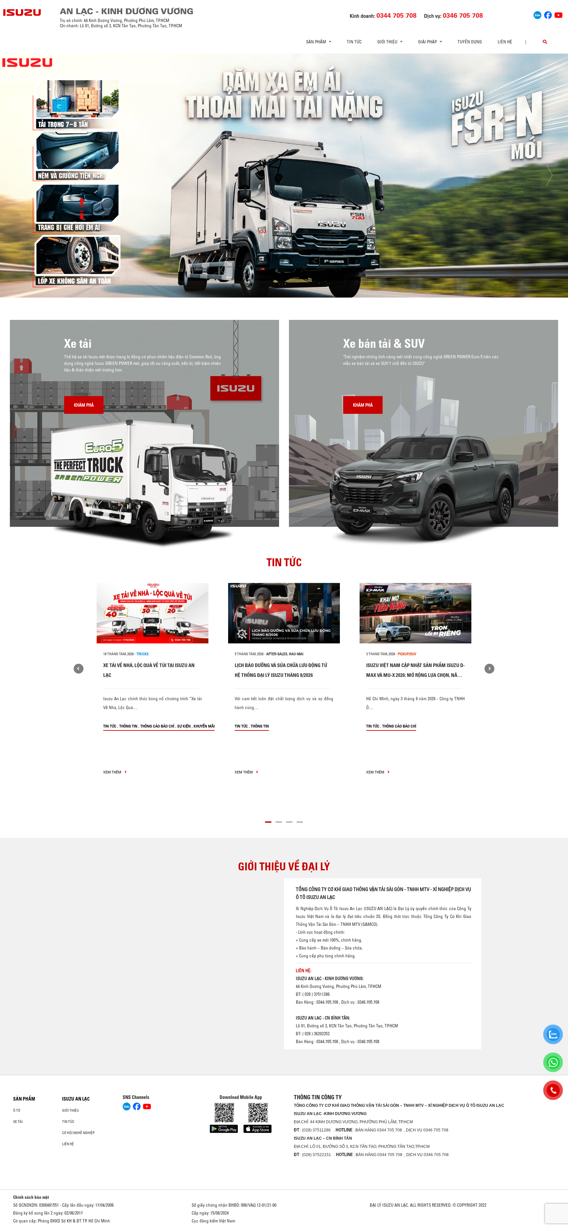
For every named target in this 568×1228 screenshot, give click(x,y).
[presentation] (18, 176)
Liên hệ (505, 41)
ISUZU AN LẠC (76, 1099)
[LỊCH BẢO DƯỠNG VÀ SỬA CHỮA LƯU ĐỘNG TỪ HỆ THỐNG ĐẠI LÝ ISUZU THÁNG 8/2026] (284, 613)
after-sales (276, 654)
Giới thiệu (70, 1110)
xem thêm (112, 772)
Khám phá (84, 405)
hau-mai (296, 654)
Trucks (142, 654)
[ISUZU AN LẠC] (22, 12)
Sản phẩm (24, 1099)
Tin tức (354, 41)
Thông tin (128, 726)
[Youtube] (558, 14)
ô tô (16, 1110)
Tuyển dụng (470, 41)
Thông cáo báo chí (157, 726)
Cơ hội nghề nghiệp (78, 1132)
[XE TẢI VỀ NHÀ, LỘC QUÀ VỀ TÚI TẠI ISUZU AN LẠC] (152, 613)
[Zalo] (537, 14)
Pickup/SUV (407, 654)
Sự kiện (184, 726)
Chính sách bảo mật (31, 1197)
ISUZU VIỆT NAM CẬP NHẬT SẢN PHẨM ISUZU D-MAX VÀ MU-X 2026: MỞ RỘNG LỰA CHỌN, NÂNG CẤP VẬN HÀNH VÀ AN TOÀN (415, 675)
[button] (233, 285)
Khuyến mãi (204, 726)
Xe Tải (18, 1121)
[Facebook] (548, 14)
